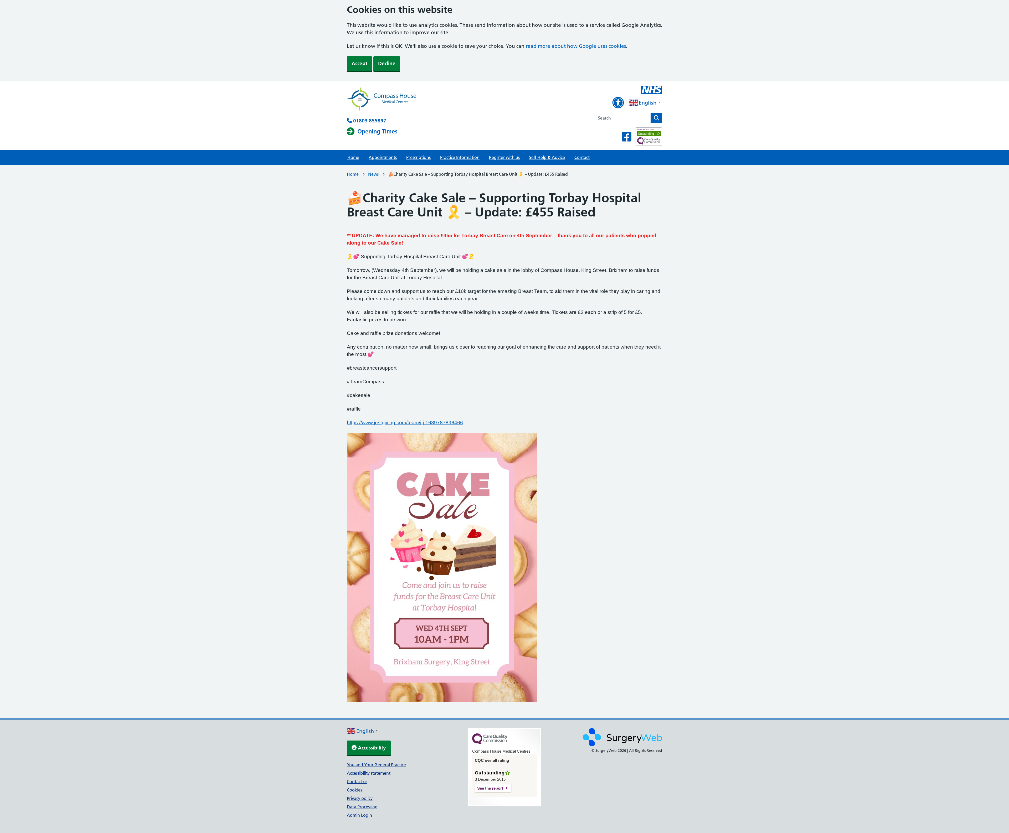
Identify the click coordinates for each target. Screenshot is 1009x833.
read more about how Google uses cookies (576, 46)
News (373, 174)
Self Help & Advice (547, 157)
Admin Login (359, 815)
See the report (490, 788)
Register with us (504, 157)
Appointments (383, 157)
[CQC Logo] (489, 743)
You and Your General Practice (376, 764)
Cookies (354, 790)
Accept (359, 63)
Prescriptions (418, 157)
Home (353, 157)
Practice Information (460, 157)
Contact (582, 157)
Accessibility (371, 748)
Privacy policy (360, 798)
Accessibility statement (368, 773)
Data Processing (362, 806)
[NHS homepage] (381, 99)
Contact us (357, 781)
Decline (386, 63)
